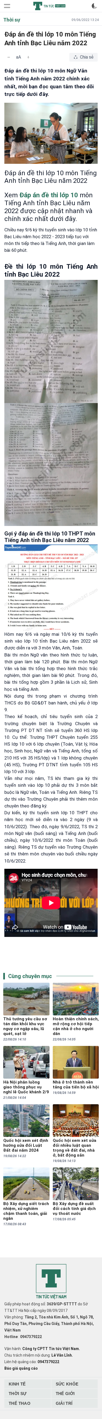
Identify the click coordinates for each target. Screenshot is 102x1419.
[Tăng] (28, 57)
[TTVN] (51, 1282)
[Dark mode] (94, 6)
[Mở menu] (7, 6)
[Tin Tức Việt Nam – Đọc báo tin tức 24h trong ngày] (49, 6)
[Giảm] (8, 57)
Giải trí (64, 1403)
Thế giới (65, 1393)
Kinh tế (17, 1384)
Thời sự (18, 1393)
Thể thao (19, 1403)
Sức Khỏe (67, 1384)
